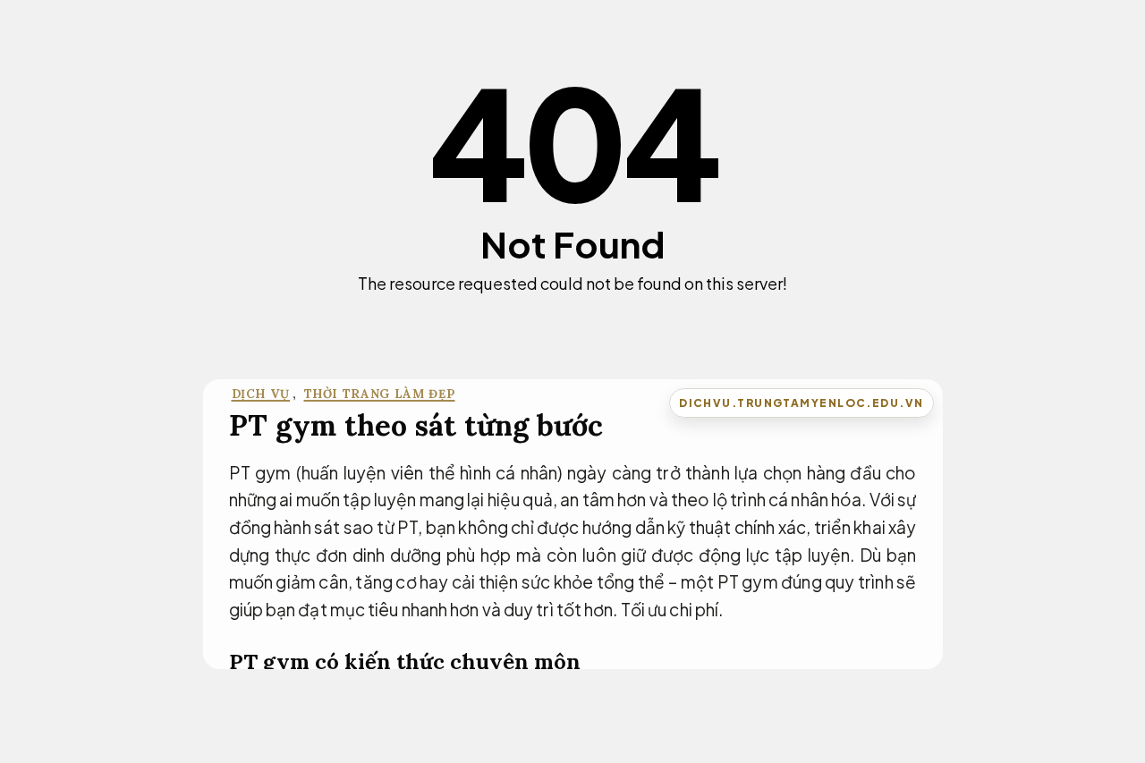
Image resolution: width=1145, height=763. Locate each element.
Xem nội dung (567, 315)
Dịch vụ (261, 394)
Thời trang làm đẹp (379, 394)
